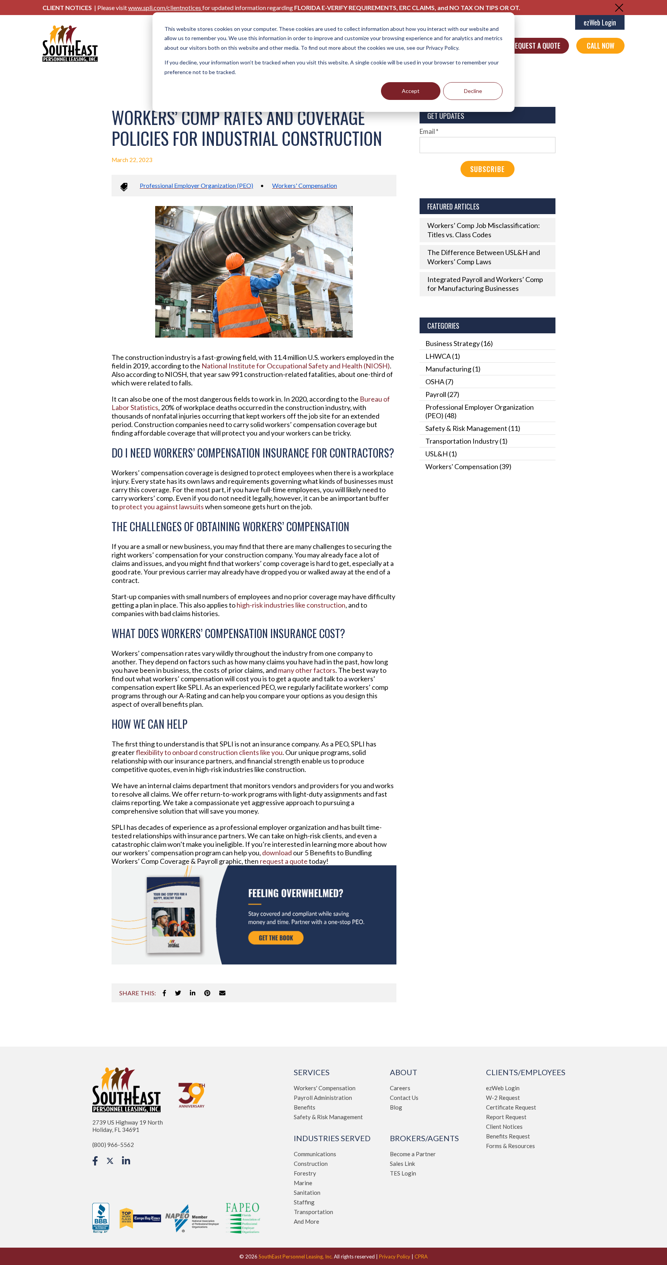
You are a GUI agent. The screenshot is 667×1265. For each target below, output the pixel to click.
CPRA (421, 1256)
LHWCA (442, 356)
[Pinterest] (207, 992)
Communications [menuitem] (315, 1153)
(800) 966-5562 (113, 1144)
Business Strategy (459, 343)
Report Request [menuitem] (506, 1116)
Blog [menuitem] (396, 1107)
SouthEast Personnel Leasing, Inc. (296, 1256)
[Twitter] (178, 992)
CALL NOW (601, 46)
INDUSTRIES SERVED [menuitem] (332, 1138)
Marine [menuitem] (303, 1182)
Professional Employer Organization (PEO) (196, 185)
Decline (473, 91)
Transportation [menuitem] (313, 1211)
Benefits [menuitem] (304, 1107)
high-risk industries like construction (290, 605)
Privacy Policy (394, 1256)
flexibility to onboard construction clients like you (209, 752)
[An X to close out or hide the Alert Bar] (619, 7)
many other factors (306, 670)
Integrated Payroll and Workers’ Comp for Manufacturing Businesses (485, 283)
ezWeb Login (600, 22)
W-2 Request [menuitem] (503, 1097)
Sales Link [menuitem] (402, 1163)
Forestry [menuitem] (305, 1173)
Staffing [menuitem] (304, 1202)
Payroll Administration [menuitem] (323, 1097)
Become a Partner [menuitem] (413, 1153)
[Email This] (222, 992)
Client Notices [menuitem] (504, 1126)
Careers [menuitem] (400, 1087)
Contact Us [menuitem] (404, 1097)
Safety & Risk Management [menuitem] (328, 1116)
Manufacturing (453, 369)
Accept (411, 91)
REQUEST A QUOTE (535, 46)
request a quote (284, 861)
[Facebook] (164, 992)
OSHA (439, 381)
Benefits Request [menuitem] (508, 1136)
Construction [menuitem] (311, 1163)
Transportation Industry (466, 441)
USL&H (441, 453)
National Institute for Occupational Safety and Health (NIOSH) (295, 365)
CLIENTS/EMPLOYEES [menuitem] (525, 1072)
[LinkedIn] (192, 992)
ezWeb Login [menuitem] (503, 1087)
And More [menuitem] (306, 1221)
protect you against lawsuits (161, 506)
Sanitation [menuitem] (307, 1192)
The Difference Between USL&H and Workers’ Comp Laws (483, 256)
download (277, 852)
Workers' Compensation (304, 185)
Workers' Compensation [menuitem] (325, 1087)
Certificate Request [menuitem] (511, 1107)
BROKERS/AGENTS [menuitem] (424, 1138)
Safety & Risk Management (472, 428)
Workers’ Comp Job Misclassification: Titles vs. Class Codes (483, 229)
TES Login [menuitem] (403, 1173)
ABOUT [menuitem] (403, 1072)
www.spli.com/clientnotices (165, 7)
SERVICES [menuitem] (312, 1072)
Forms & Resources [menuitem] (510, 1145)
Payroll (442, 394)
